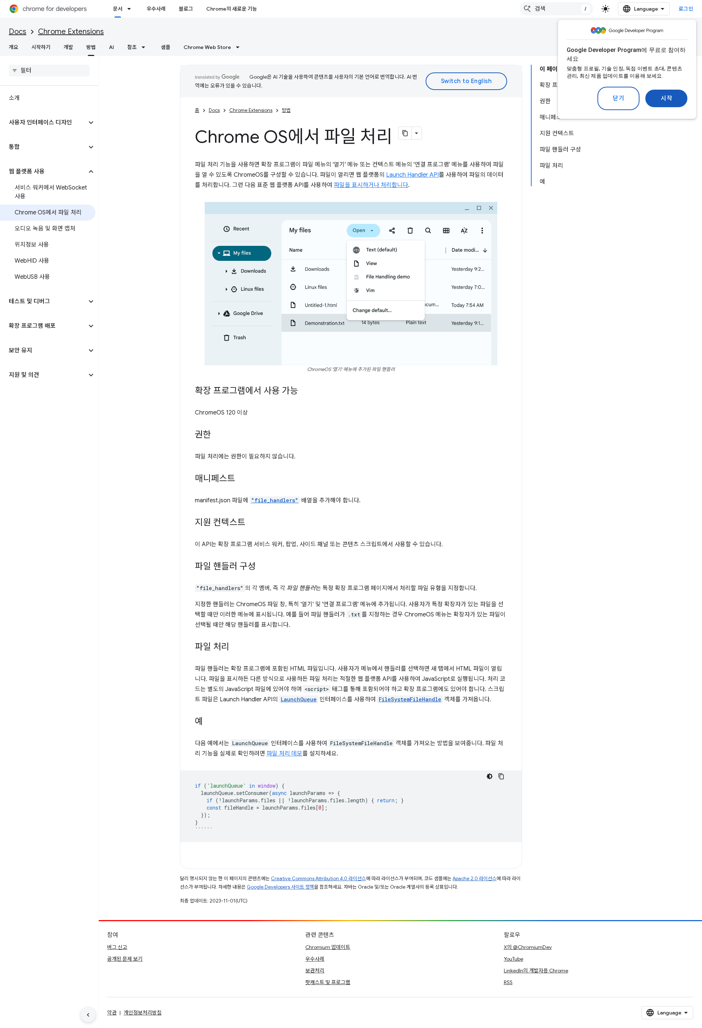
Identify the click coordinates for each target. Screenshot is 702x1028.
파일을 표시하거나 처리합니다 (371, 185)
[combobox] (556, 8)
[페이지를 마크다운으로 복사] (405, 133)
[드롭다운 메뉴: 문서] (131, 8)
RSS (508, 982)
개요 (13, 47)
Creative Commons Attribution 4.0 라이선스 (318, 878)
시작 (666, 98)
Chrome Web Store (207, 47)
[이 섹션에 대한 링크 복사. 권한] (218, 435)
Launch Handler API (412, 175)
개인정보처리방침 (143, 1013)
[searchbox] (49, 70)
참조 (132, 47)
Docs (17, 31)
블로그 (186, 8)
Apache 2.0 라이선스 (475, 878)
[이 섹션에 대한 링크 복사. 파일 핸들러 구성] (263, 567)
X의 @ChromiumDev (528, 947)
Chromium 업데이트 (327, 947)
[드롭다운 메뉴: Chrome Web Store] (240, 47)
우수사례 (156, 8)
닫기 (618, 98)
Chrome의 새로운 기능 (231, 8)
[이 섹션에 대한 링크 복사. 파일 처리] (236, 647)
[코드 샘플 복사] (501, 776)
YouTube (513, 959)
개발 (68, 47)
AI (111, 47)
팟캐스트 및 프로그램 (327, 982)
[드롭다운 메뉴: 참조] (145, 47)
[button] (43, 123)
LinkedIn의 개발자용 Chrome (536, 970)
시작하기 (40, 47)
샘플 (165, 47)
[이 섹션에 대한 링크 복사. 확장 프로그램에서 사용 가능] (305, 391)
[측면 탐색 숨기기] (88, 1015)
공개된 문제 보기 (125, 959)
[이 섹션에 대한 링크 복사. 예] (210, 722)
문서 (117, 8)
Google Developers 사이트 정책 (280, 887)
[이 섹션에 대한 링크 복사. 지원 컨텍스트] (252, 523)
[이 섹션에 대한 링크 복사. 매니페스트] (242, 479)
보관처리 (314, 970)
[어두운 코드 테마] (489, 776)
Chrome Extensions (71, 31)
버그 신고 (117, 947)
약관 (112, 1013)
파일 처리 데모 (284, 753)
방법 (91, 47)
